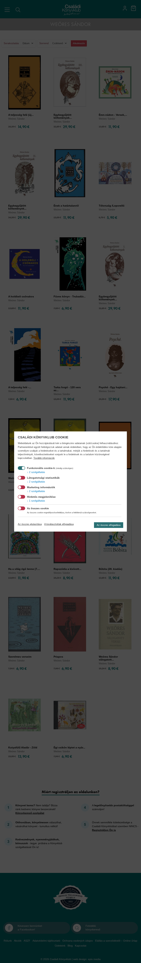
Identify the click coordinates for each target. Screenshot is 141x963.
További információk (44, 458)
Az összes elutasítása (30, 524)
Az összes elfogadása (108, 525)
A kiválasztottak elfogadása (59, 524)
